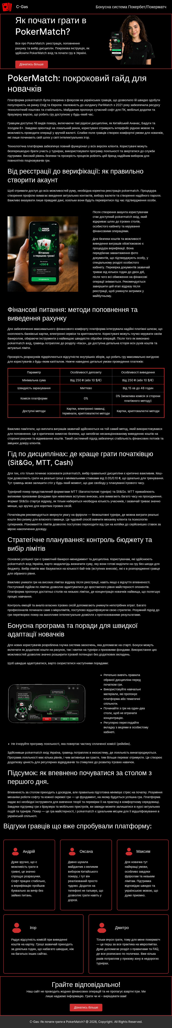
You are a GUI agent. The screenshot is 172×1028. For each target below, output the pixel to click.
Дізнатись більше (31, 64)
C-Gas (22, 6)
